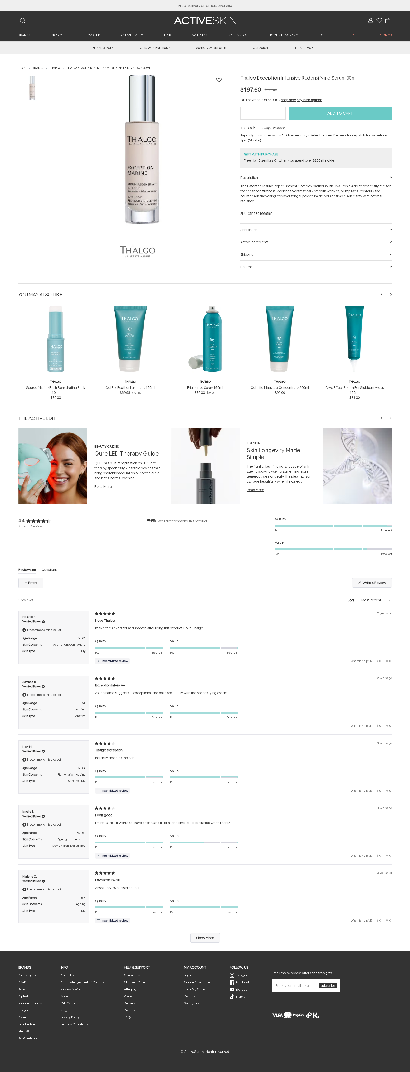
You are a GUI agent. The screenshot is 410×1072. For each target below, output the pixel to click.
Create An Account (197, 982)
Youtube (241, 989)
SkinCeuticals (27, 1038)
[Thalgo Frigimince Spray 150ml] (205, 307)
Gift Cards (68, 1003)
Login (188, 975)
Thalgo (55, 382)
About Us (67, 975)
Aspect (23, 1017)
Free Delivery (103, 47)
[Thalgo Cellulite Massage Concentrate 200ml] (279, 307)
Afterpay (130, 989)
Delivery (130, 1003)
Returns (129, 1010)
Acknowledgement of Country (82, 982)
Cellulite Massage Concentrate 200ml (280, 387)
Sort (351, 600)
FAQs (127, 1017)
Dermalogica (27, 975)
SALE (354, 35)
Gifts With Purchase (155, 47)
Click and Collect (136, 982)
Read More (103, 486)
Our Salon (260, 47)
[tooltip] (112, 661)
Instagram (242, 975)
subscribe (328, 985)
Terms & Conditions (74, 1024)
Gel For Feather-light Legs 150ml (130, 387)
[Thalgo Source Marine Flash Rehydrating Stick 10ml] (55, 307)
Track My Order (195, 989)
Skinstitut (24, 989)
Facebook (243, 982)
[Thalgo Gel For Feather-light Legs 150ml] (130, 307)
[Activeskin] (205, 20)
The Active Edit (305, 47)
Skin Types (191, 1003)
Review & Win (70, 989)
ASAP (22, 982)
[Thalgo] (137, 251)
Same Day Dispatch (211, 47)
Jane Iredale (26, 1024)
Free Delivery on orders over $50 (205, 5)
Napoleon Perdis (30, 1003)
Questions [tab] (49, 570)
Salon (64, 996)
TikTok (240, 996)
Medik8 (23, 1031)
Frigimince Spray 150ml (205, 387)
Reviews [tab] (27, 570)
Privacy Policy (70, 1017)
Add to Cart (340, 113)
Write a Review (377, 584)
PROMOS (385, 35)
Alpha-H (23, 996)
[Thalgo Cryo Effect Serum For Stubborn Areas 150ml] (354, 307)
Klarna (128, 996)
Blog (64, 1010)
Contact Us (132, 975)
